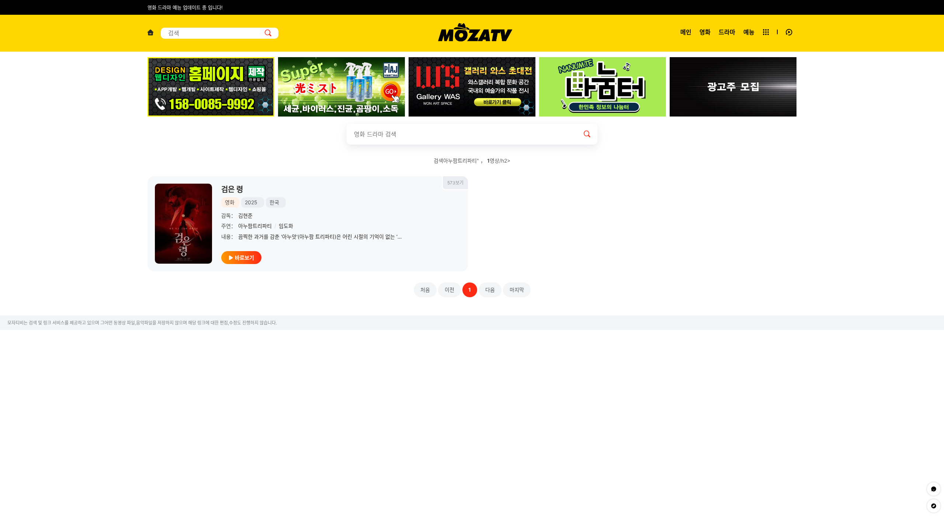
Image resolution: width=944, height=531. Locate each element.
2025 (251, 202)
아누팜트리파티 (255, 226)
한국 (274, 202)
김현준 (245, 215)
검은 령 (232, 189)
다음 (490, 290)
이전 (449, 290)
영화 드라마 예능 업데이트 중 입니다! (185, 7)
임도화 (286, 226)
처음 (425, 290)
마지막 (517, 290)
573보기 (455, 182)
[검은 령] (183, 224)
